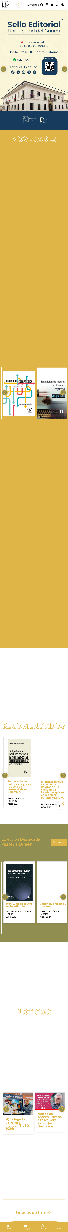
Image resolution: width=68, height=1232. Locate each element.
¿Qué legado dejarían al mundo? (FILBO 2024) (17, 1124)
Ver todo (58, 842)
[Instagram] (47, 5)
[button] (19, 4)
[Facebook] (41, 5)
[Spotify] (62, 5)
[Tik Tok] (57, 5)
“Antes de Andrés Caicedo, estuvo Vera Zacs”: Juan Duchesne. (50, 1120)
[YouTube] (52, 5)
